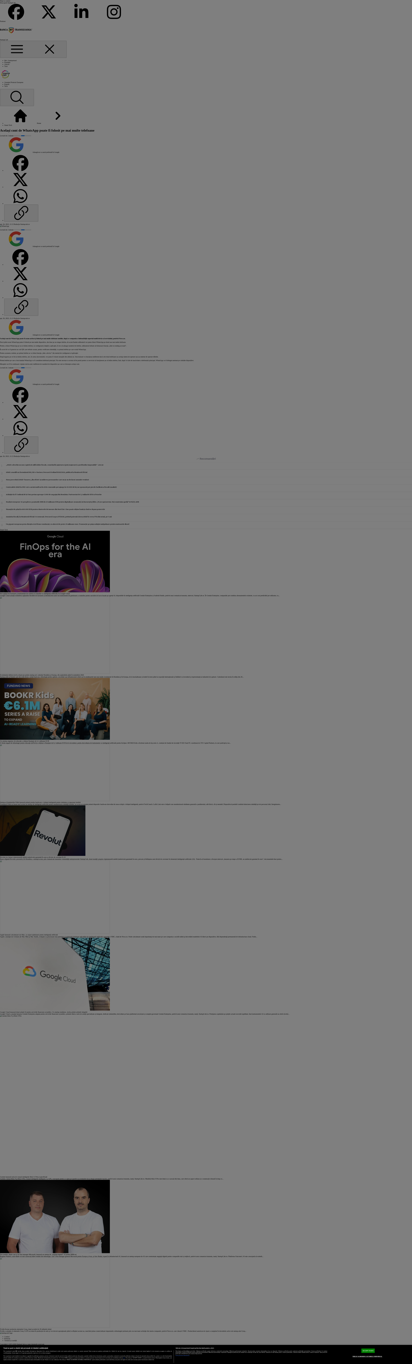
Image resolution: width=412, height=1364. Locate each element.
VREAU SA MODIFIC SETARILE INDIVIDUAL (367, 1356)
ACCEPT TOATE (368, 1351)
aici (124, 1358)
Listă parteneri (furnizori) (182, 1355)
